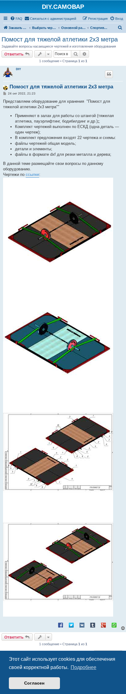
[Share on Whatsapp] (114, 624)
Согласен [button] (34, 683)
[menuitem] (16, 18)
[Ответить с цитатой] (109, 74)
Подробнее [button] (83, 667)
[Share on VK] (82, 624)
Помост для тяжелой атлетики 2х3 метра (60, 39)
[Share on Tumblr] (93, 624)
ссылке (32, 174)
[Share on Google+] (103, 624)
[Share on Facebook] (60, 624)
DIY (18, 69)
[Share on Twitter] (71, 624)
